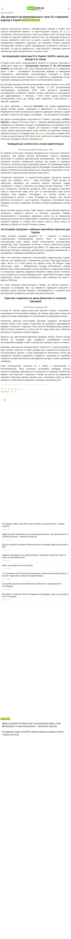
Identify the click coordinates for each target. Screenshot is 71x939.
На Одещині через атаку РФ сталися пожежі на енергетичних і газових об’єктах (33, 525)
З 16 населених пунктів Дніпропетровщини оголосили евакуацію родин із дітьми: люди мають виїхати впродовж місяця (35, 574)
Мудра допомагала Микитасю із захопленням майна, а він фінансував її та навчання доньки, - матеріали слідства (35, 535)
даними (66, 31)
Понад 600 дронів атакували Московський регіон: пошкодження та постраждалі (32, 584)
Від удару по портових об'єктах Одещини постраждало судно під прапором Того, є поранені (35, 595)
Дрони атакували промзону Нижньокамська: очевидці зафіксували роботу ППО (35, 545)
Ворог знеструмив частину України (17, 565)
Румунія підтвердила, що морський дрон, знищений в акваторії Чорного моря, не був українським (34, 556)
